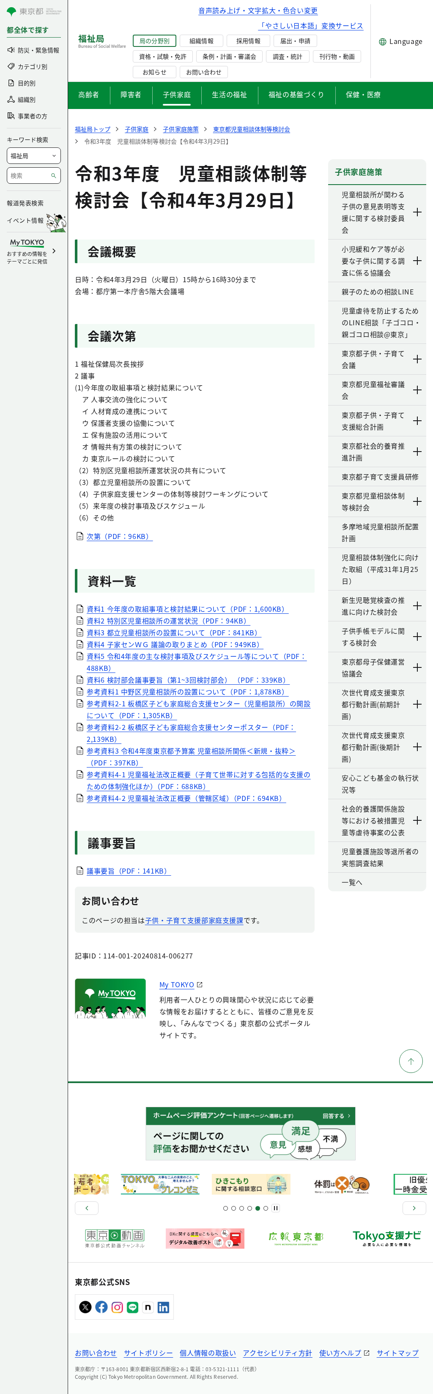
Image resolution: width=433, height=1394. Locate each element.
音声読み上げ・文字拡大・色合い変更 (258, 10)
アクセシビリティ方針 (277, 1353)
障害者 (131, 94)
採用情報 (248, 40)
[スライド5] (233, 1208)
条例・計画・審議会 (229, 56)
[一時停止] (275, 1208)
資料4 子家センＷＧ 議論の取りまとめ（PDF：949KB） (175, 644)
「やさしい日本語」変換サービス (311, 25)
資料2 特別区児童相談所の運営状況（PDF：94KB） (168, 620)
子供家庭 (177, 94)
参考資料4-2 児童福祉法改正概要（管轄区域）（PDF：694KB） (186, 798)
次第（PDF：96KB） (120, 536)
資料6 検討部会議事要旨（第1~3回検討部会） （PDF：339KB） (188, 680)
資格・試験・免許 (162, 56)
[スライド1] (225, 1208)
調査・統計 (287, 56)
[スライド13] (249, 1208)
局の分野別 (154, 40)
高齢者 (88, 94)
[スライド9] (241, 1208)
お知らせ (154, 72)
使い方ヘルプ (340, 1353)
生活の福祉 (229, 94)
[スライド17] (257, 1208)
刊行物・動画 (337, 56)
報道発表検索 (25, 203)
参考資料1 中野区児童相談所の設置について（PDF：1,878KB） (188, 691)
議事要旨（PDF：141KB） (129, 871)
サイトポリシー (148, 1353)
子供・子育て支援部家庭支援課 (194, 920)
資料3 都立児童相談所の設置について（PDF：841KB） (174, 632)
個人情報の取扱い (208, 1353)
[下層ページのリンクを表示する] (418, 212)
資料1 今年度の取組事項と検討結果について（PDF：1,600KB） (188, 609)
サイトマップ (398, 1353)
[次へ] (414, 1208)
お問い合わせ (204, 72)
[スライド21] (265, 1208)
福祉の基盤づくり (297, 94)
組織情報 (201, 40)
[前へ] (87, 1208)
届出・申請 (295, 40)
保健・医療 (363, 94)
